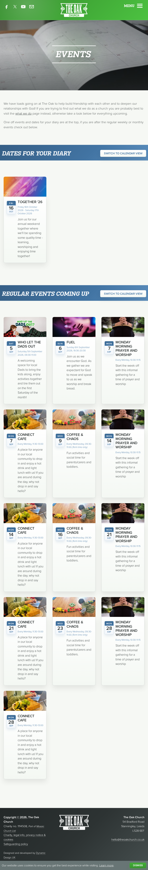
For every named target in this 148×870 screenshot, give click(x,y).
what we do (23, 113)
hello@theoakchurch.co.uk (127, 839)
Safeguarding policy (16, 844)
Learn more (106, 865)
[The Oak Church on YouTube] (23, 6)
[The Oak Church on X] (15, 6)
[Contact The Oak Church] (31, 6)
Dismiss (138, 865)
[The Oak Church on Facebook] (6, 6)
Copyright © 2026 (15, 817)
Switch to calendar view (123, 153)
